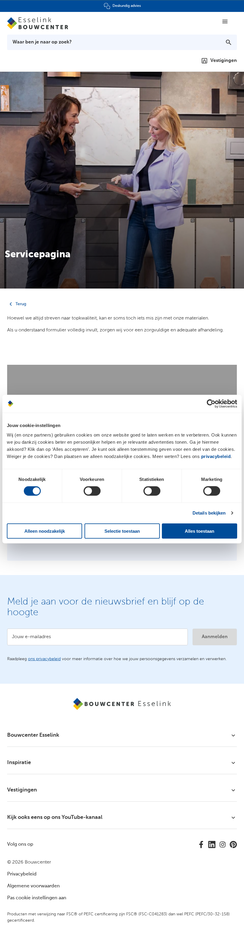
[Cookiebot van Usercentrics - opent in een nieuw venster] (211, 403)
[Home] (40, 23)
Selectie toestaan (122, 530)
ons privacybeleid (44, 659)
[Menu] (225, 21)
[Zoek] (228, 42)
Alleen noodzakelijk (44, 530)
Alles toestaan (199, 530)
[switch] (92, 491)
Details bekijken (209, 512)
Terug (20, 304)
